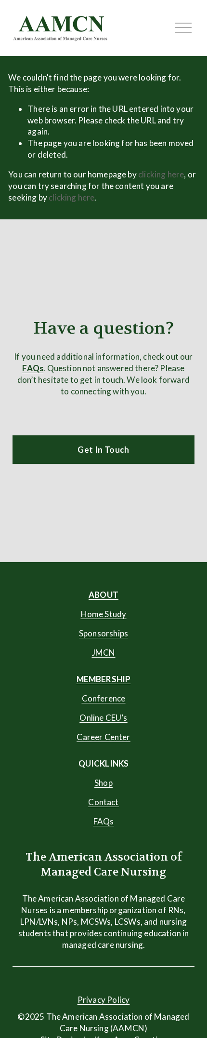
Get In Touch (103, 450)
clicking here (161, 174)
